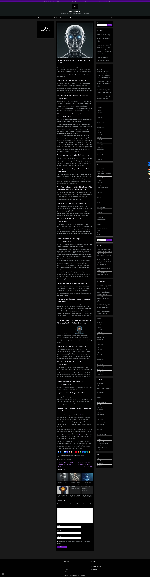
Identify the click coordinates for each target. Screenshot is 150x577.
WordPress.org (100, 465)
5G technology (100, 168)
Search (98, 22)
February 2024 (100, 144)
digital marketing (100, 200)
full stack (99, 202)
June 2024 (99, 134)
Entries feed (99, 460)
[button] (58, 452)
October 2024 (100, 125)
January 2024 (100, 147)
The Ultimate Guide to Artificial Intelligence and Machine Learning (104, 228)
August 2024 (100, 129)
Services (50, 1)
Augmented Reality (101, 177)
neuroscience (100, 204)
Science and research (61, 456)
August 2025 (100, 107)
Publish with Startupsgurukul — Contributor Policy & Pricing (98, 1)
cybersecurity (100, 192)
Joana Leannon (100, 95)
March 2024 (99, 142)
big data (99, 180)
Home (41, 1)
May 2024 (99, 137)
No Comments (76, 65)
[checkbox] (3, 574)
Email (59, 530)
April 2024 (99, 139)
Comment (60, 507)
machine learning (70, 459)
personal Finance (100, 209)
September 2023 (100, 157)
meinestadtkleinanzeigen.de (103, 81)
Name (59, 525)
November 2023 (100, 152)
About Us (45, 1)
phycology (99, 214)
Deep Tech (99, 197)
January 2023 (100, 159)
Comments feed (100, 463)
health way (99, 75)
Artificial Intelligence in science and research (75, 455)
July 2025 (99, 110)
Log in (98, 458)
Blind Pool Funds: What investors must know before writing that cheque (104, 53)
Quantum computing (101, 219)
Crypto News (100, 190)
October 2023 (100, 154)
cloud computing (100, 185)
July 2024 (99, 132)
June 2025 (99, 112)
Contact (54, 1)
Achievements (83, 1)
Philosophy (99, 212)
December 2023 (100, 149)
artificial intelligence (63, 459)
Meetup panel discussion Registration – (71, 1)
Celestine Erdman (101, 69)
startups (99, 224)
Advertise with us (60, 1)
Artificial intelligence (63, 455)
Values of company (64, 17)
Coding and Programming (102, 187)
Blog (71, 17)
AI (80, 414)
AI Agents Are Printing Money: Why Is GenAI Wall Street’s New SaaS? (104, 40)
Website (59, 536)
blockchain (99, 182)
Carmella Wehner (100, 89)
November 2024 (100, 122)
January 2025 (100, 117)
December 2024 (100, 120)
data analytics (100, 195)
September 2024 (100, 127)
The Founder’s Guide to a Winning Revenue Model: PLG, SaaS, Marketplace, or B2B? (103, 59)
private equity (100, 217)
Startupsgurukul (75, 11)
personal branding (101, 207)
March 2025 (99, 115)
